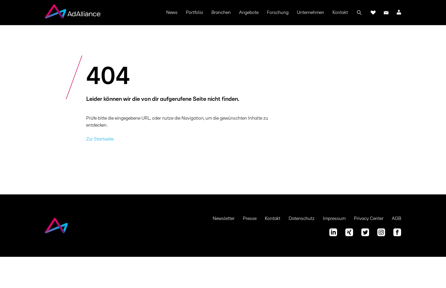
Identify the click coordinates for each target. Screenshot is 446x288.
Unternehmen (310, 12)
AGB (396, 218)
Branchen (221, 12)
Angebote (249, 12)
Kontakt (340, 12)
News (172, 12)
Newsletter (224, 218)
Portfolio (194, 12)
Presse (250, 218)
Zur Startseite (100, 139)
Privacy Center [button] (369, 218)
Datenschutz (302, 218)
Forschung (278, 12)
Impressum (334, 218)
